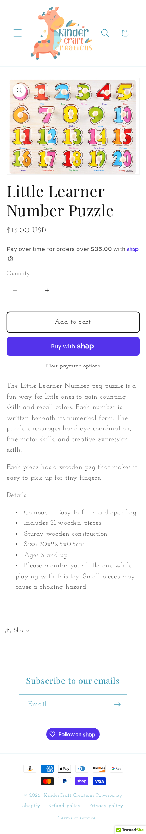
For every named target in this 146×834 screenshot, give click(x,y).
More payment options (73, 366)
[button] (17, 33)
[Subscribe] (117, 704)
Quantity (18, 273)
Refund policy (65, 805)
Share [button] (22, 630)
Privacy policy (106, 805)
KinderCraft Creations (69, 795)
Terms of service (77, 818)
